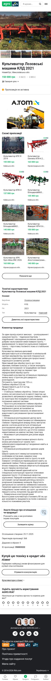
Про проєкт (8, 648)
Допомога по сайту (25, 628)
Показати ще (25, 276)
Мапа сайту (8, 663)
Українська (41, 670)
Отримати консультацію (25, 572)
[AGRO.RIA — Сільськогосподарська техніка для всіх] (11, 3)
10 (47, 605)
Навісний (43, 313)
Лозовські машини (32, 300)
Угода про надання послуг (17, 658)
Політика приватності (14, 653)
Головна (5, 679)
